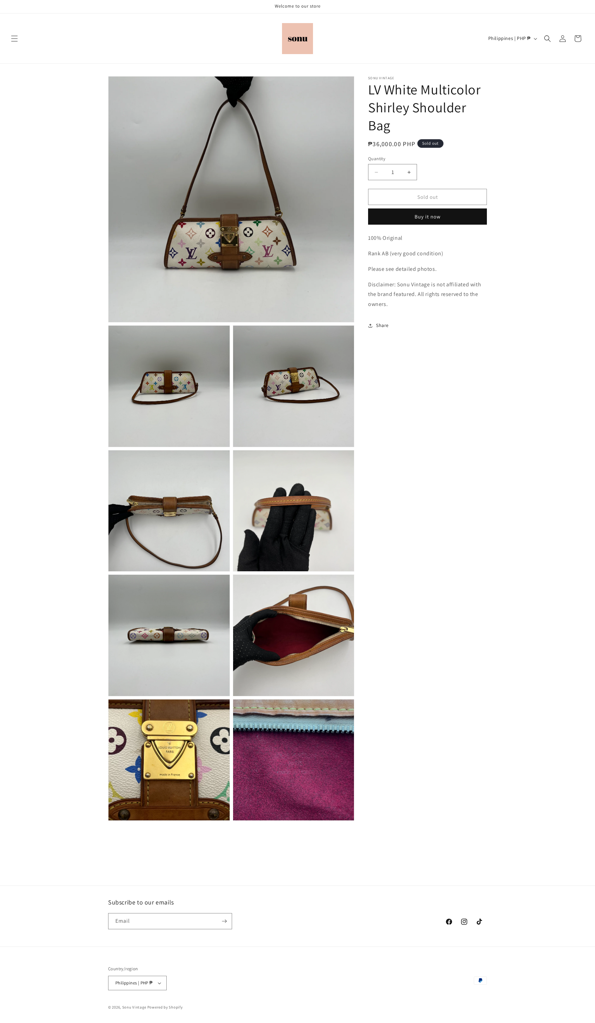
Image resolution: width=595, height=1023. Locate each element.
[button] (14, 38)
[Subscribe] (224, 921)
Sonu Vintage (134, 1007)
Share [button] (382, 326)
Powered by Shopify (165, 1007)
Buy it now (428, 217)
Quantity (376, 159)
